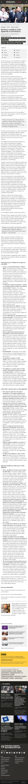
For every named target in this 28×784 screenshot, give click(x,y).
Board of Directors (5, 761)
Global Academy (4, 770)
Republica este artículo (7, 659)
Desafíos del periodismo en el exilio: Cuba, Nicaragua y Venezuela (20, 728)
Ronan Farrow (18, 676)
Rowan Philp (6, 34)
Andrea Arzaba (5, 733)
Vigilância (12, 678)
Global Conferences (19, 761)
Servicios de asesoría (5, 775)
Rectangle (24, 782)
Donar (2, 762)
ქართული (4, 43)
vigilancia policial (18, 678)
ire (22, 672)
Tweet (4, 50)
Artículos (3, 27)
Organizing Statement (5, 757)
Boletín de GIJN (4, 771)
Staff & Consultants (5, 759)
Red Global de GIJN (19, 759)
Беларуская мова (20, 41)
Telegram (17, 55)
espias (14, 671)
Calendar (17, 762)
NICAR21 (12, 674)
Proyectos (3, 773)
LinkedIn (17, 52)
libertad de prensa (5, 674)
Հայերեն (4, 41)
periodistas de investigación (7, 676)
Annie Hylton (4, 700)
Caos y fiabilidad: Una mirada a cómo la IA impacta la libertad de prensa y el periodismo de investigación (7, 729)
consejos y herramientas (6, 671)
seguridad (24, 676)
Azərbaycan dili (11, 41)
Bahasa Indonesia (12, 43)
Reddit (4, 57)
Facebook (17, 50)
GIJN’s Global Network (19, 757)
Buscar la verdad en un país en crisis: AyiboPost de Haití (7, 697)
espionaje (19, 671)
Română (20, 43)
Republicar (17, 57)
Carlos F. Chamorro (19, 730)
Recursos (3, 768)
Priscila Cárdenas (19, 707)
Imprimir (5, 52)
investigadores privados (15, 672)
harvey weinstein (5, 672)
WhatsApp (5, 55)
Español (19, 2)
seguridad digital (4, 678)
